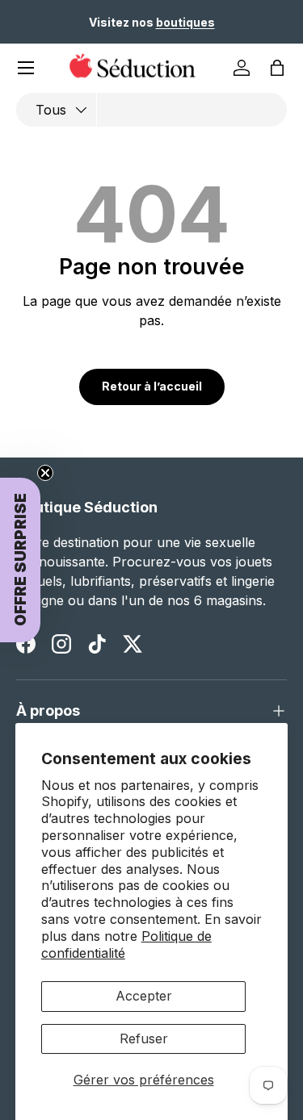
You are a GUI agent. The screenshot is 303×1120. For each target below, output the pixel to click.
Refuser (144, 1038)
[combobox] (151, 110)
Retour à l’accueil (152, 386)
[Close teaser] (45, 473)
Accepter (144, 996)
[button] (277, 68)
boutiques (185, 22)
